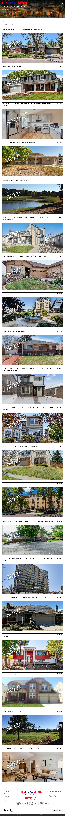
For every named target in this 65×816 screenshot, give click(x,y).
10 (15, 786)
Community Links (8, 796)
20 (29, 786)
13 (19, 786)
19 (28, 786)
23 (34, 786)
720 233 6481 (40, 804)
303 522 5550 (18, 804)
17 (25, 786)
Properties (49, 4)
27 (40, 786)
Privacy (46, 814)
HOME (5, 793)
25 (37, 786)
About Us (6, 800)
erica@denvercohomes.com (43, 803)
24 (35, 786)
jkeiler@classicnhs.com (31, 803)
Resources (6, 799)
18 (26, 786)
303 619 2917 (30, 804)
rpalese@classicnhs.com (21, 803)
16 (24, 786)
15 (22, 786)
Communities (7, 795)
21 (31, 786)
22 (32, 786)
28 (41, 786)
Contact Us (57, 4)
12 (18, 786)
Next (43, 786)
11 (16, 786)
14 (21, 786)
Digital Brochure (8, 798)
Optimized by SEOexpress (27, 814)
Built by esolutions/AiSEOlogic (38, 814)
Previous (4, 786)
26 (38, 786)
